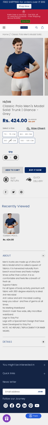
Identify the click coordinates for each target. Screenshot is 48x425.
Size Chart (38, 128)
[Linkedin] (24, 406)
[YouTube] (37, 406)
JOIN (40, 391)
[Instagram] (6, 406)
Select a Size (8, 128)
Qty (11, 151)
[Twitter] (13, 192)
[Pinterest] (21, 192)
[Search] (36, 27)
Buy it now (35, 170)
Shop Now (25, 21)
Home (6, 34)
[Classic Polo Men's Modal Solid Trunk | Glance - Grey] (21, 67)
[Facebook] (6, 192)
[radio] (10, 134)
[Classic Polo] (24, 27)
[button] (4, 28)
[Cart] (42, 27)
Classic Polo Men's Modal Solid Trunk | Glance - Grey (10, 235)
